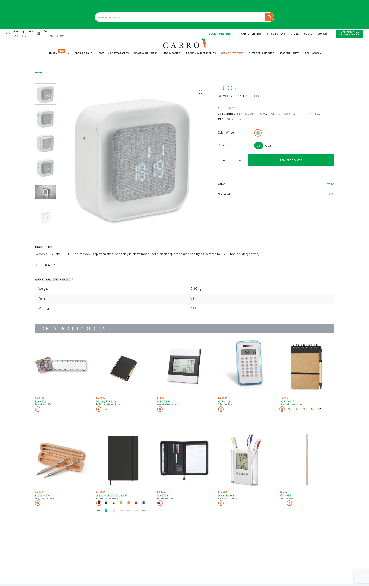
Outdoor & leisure (261, 53)
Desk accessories (281, 114)
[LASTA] (62, 366)
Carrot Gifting (251, 34)
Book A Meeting (220, 33)
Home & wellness (145, 53)
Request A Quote (291, 160)
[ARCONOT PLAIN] (123, 460)
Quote (308, 34)
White (330, 183)
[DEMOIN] (62, 460)
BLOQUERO (106, 401)
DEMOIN (42, 495)
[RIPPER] (184, 366)
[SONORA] (306, 366)
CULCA (224, 401)
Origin (224, 145)
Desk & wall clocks (251, 114)
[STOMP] (306, 460)
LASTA (41, 401)
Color (226, 132)
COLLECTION (233, 119)
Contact (323, 34)
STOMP (285, 495)
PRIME (163, 495)
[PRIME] (184, 460)
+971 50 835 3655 (54, 36)
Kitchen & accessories (200, 53)
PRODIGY (226, 495)
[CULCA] (245, 366)
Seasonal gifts (289, 53)
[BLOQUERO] (123, 366)
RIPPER (164, 401)
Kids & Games (171, 53)
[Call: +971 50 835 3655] (38, 33)
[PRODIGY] (245, 460)
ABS (331, 194)
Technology (313, 53)
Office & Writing (232, 53)
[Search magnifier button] (269, 17)
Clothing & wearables (113, 53)
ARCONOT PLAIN (112, 495)
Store (294, 34)
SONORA (287, 401)
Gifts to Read (276, 34)
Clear (268, 145)
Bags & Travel (84, 53)
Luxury (56, 52)
